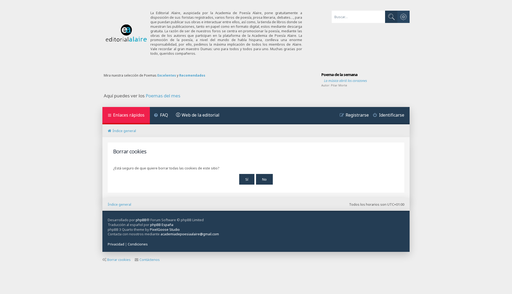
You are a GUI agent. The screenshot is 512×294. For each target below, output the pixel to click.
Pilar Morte (339, 85)
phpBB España (161, 224)
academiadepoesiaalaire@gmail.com (190, 234)
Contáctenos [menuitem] (149, 259)
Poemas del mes (163, 96)
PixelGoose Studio (165, 229)
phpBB (141, 219)
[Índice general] (126, 33)
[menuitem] (161, 115)
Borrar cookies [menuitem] (119, 259)
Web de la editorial (200, 115)
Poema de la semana (339, 74)
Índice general (119, 204)
